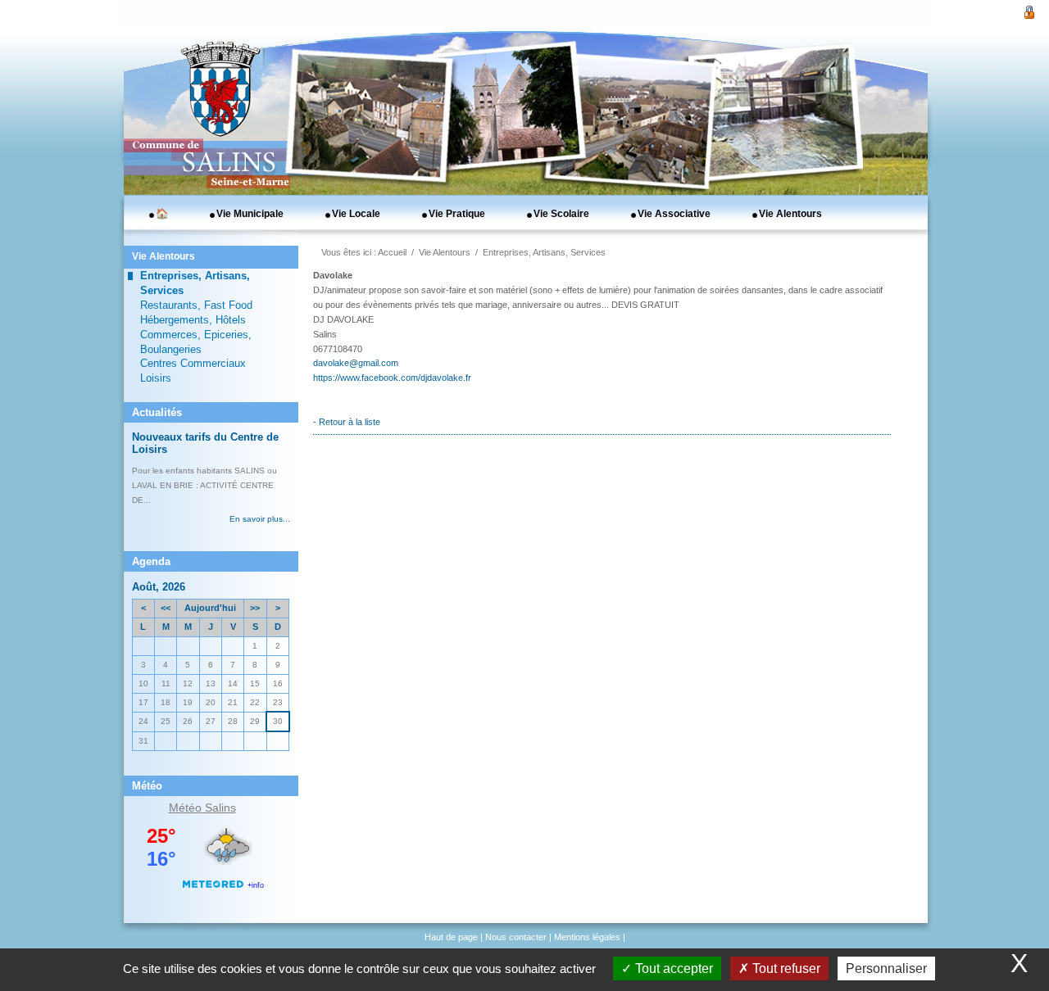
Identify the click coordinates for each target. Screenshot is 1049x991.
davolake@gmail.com (355, 363)
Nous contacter (516, 937)
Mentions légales (587, 937)
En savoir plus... (259, 518)
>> (255, 608)
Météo (185, 807)
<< (165, 608)
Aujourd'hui (210, 608)
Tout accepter (672, 968)
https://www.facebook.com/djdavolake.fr (392, 377)
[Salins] (216, 119)
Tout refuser (784, 968)
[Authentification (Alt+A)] (1029, 11)
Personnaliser (886, 968)
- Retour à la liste (346, 422)
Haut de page (451, 937)
